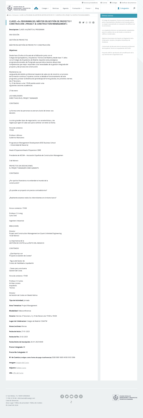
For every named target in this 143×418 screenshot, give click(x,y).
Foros (88, 8)
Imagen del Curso (22, 363)
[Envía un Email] (90, 22)
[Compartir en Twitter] (83, 22)
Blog (97, 8)
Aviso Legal (9, 403)
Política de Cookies (36, 403)
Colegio (44, 8)
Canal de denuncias (12, 400)
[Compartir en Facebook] (80, 22)
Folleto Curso (21, 368)
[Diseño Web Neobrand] (71, 402)
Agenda (65, 8)
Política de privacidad (21, 403)
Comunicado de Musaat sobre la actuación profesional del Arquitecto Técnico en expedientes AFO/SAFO (118, 47)
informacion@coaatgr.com (26, 398)
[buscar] (134, 8)
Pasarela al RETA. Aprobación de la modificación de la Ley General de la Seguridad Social (118, 53)
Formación (76, 8)
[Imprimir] (93, 22)
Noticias (56, 8)
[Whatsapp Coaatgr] (87, 22)
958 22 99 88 (12, 398)
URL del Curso (18, 373)
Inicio (9, 15)
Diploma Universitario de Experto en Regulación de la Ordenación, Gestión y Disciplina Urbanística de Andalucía (117, 40)
